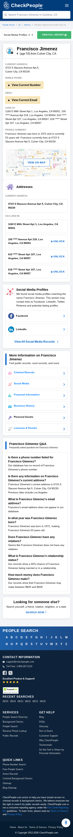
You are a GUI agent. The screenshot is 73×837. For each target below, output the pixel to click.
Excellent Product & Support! (19, 678)
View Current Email (24, 100)
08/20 (43, 701)
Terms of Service (59, 811)
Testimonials (45, 745)
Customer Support (48, 735)
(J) (19, 25)
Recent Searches (18, 696)
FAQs (42, 721)
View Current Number (26, 85)
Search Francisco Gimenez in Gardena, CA (32, 14)
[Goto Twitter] (10, 673)
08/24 (13, 701)
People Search (9, 25)
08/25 (5, 701)
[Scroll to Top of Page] (65, 822)
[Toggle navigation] (66, 5)
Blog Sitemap (9, 787)
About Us (22, 827)
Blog (41, 717)
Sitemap (7, 783)
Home (13, 827)
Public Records (10, 735)
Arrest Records (10, 774)
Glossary (43, 726)
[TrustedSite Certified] (11, 690)
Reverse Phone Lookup (15, 731)
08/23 (20, 701)
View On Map (37, 162)
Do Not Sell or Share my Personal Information (51, 751)
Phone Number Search (14, 764)
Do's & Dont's (46, 731)
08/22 (28, 701)
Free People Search (13, 769)
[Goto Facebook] (5, 673)
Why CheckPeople (48, 740)
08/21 (35, 701)
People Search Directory (15, 717)
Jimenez (27, 25)
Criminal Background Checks (17, 778)
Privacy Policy (14, 814)
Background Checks (13, 721)
